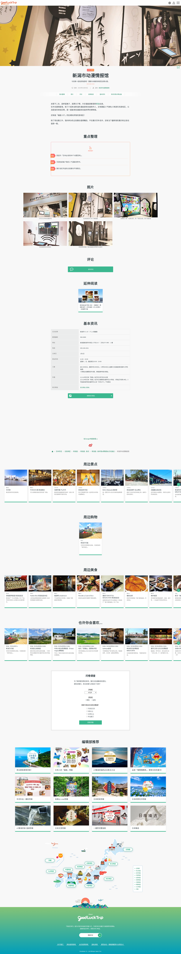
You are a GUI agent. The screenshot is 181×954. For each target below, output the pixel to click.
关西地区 (80, 867)
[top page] (52, 451)
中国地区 (68, 869)
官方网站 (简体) (84, 387)
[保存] (178, 67)
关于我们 (60, 944)
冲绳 (49, 860)
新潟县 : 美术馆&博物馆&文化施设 (103, 451)
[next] (178, 484)
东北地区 (113, 864)
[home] (9, 3)
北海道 (128, 849)
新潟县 (75, 451)
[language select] (170, 3)
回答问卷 (90, 722)
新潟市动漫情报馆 (104, 88)
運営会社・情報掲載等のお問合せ (112, 944)
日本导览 (59, 451)
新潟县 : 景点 (84, 451)
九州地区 (51, 871)
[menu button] (178, 3)
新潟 (98, 104)
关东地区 (109, 879)
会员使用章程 (83, 944)
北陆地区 (68, 451)
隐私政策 (95, 944)
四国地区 (71, 885)
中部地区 (89, 885)
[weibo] (90, 445)
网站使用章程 (71, 944)
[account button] (174, 3)
